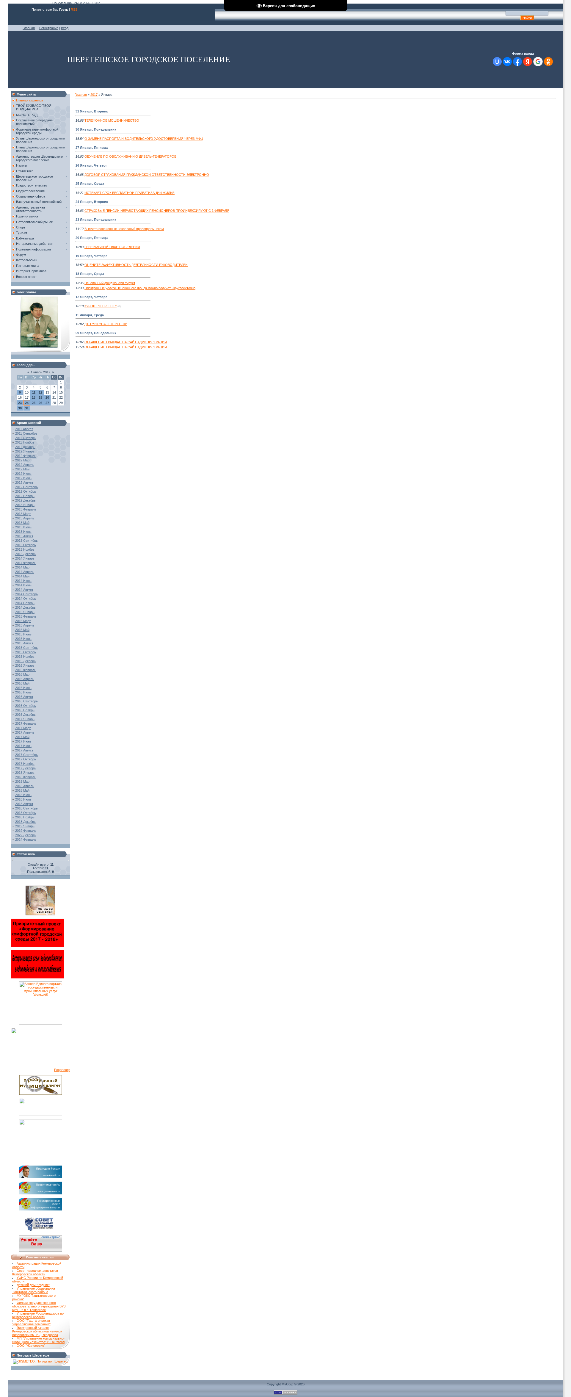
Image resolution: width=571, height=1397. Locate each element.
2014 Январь (24, 558)
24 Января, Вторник (92, 201)
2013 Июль (23, 531)
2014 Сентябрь (26, 594)
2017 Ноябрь (24, 763)
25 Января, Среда (90, 183)
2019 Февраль (25, 830)
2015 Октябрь (25, 652)
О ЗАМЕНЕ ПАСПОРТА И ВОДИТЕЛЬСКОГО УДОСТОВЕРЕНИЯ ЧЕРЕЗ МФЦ (143, 138)
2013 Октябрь (25, 545)
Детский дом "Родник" (33, 1285)
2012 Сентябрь (26, 487)
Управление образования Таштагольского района (33, 1290)
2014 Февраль (25, 563)
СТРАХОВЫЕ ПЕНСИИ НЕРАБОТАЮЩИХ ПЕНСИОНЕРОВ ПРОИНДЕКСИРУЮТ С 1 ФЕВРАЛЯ (156, 210)
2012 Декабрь (25, 500)
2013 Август (24, 536)
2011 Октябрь (25, 438)
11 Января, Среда (90, 315)
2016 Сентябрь (26, 701)
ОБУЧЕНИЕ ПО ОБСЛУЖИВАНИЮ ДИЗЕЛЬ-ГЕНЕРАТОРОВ (130, 156)
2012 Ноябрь (24, 496)
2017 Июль (23, 746)
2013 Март (23, 514)
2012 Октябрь (25, 491)
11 (33, 392)
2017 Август (24, 750)
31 (27, 408)
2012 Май (22, 469)
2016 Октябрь (25, 705)
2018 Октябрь (25, 813)
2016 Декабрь (25, 714)
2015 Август (24, 643)
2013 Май (22, 522)
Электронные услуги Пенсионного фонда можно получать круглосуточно (139, 288)
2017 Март (23, 728)
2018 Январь (24, 772)
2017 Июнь (23, 741)
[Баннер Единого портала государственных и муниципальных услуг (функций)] (40, 1023)
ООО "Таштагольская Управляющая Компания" (31, 1322)
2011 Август (24, 429)
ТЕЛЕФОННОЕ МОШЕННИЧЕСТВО (111, 120)
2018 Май (22, 790)
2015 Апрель (24, 625)
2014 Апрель (24, 572)
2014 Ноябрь (24, 603)
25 (33, 403)
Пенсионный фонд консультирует (109, 283)
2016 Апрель (24, 679)
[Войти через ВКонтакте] (507, 61)
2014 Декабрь (25, 607)
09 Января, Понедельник (96, 333)
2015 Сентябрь (26, 647)
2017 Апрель (24, 732)
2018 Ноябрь (24, 817)
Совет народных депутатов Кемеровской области (35, 1272)
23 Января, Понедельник (96, 219)
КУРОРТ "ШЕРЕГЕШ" (100, 306)
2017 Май (22, 737)
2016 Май (22, 683)
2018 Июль (23, 799)
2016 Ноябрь (24, 710)
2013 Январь (24, 505)
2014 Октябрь (25, 598)
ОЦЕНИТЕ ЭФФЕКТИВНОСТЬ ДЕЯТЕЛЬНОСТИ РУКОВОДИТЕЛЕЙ (136, 265)
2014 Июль (23, 585)
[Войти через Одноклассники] (548, 61)
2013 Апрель (24, 518)
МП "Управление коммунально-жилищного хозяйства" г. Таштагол (38, 1340)
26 (40, 403)
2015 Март (23, 621)
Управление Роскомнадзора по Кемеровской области (38, 1315)
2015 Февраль (25, 616)
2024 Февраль (25, 839)
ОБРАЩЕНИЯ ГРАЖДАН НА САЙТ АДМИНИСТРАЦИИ (125, 342)
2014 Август (24, 589)
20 (47, 397)
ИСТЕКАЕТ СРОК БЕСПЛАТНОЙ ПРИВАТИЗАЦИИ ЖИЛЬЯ (129, 193)
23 (20, 403)
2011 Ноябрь (24, 442)
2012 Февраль (25, 456)
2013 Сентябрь (26, 540)
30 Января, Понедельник (96, 129)
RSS (74, 9)
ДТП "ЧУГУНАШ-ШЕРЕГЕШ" (105, 324)
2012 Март (23, 460)
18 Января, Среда (90, 273)
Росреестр (62, 1070)
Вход (64, 28)
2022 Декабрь (25, 835)
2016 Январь (24, 665)
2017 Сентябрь (26, 755)
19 (40, 397)
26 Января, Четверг (91, 165)
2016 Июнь (23, 688)
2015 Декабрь (25, 661)
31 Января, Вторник (92, 111)
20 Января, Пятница (92, 237)
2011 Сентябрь (26, 433)
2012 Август (24, 482)
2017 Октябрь (25, 759)
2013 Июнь (23, 527)
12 (40, 392)
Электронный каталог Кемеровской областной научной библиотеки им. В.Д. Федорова (37, 1331)
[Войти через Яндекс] (527, 61)
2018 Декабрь (25, 821)
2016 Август (24, 696)
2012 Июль (23, 478)
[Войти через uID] (497, 61)
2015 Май (22, 630)
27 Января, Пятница (92, 147)
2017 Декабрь (25, 768)
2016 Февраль (25, 670)
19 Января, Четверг (91, 256)
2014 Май (22, 576)
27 (47, 403)
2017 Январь (24, 719)
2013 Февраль (25, 509)
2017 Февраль (25, 723)
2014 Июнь (23, 580)
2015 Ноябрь (24, 656)
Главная (29, 28)
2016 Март (23, 674)
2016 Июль (23, 692)
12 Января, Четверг (91, 297)
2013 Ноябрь (24, 549)
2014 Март (23, 567)
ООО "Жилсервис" (31, 1345)
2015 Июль (23, 638)
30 (20, 408)
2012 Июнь (23, 473)
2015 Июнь (23, 634)
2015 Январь (24, 612)
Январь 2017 (40, 372)
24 (27, 403)
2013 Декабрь (25, 554)
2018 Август (24, 804)
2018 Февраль (25, 777)
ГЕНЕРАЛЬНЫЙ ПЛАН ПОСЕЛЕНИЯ (112, 247)
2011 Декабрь (25, 447)
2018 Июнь (23, 795)
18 (33, 397)
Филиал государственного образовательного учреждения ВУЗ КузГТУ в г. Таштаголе (39, 1306)
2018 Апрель (24, 786)
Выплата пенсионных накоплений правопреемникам (124, 229)
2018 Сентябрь (26, 808)
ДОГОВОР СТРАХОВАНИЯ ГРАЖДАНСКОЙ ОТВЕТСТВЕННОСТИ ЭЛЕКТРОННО (146, 174)
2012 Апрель (24, 464)
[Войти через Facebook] (517, 61)
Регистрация (48, 28)
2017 (94, 94)
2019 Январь (24, 826)
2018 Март (23, 781)
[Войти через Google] (538, 61)
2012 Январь (24, 451)
